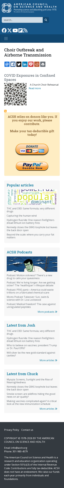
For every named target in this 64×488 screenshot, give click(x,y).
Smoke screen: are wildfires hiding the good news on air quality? (31, 395)
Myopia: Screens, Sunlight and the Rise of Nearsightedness (30, 381)
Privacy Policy (11, 429)
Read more (35, 88)
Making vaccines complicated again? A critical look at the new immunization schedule (32, 402)
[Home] (31, 8)
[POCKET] (30, 64)
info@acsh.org (19, 447)
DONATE (32, 146)
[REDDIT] (36, 64)
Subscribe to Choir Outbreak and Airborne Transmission (5, 111)
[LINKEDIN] (24, 64)
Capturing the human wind (22, 215)
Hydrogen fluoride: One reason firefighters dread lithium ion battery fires (30, 221)
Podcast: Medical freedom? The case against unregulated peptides (31, 305)
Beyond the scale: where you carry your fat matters (30, 236)
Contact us (27, 429)
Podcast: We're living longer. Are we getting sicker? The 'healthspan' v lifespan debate (31, 284)
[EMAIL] (7, 64)
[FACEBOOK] (12, 64)
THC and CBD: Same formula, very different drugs (31, 210)
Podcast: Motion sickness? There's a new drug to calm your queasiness (29, 277)
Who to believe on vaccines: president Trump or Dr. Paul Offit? (32, 347)
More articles (47, 360)
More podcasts (46, 311)
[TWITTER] (18, 64)
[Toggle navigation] (6, 39)
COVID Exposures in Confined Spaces (29, 77)
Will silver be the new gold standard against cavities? (31, 354)
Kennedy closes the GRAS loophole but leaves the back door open (32, 229)
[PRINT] (42, 64)
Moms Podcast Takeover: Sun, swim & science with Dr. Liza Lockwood (28, 298)
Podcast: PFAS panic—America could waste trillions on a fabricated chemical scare (30, 291)
